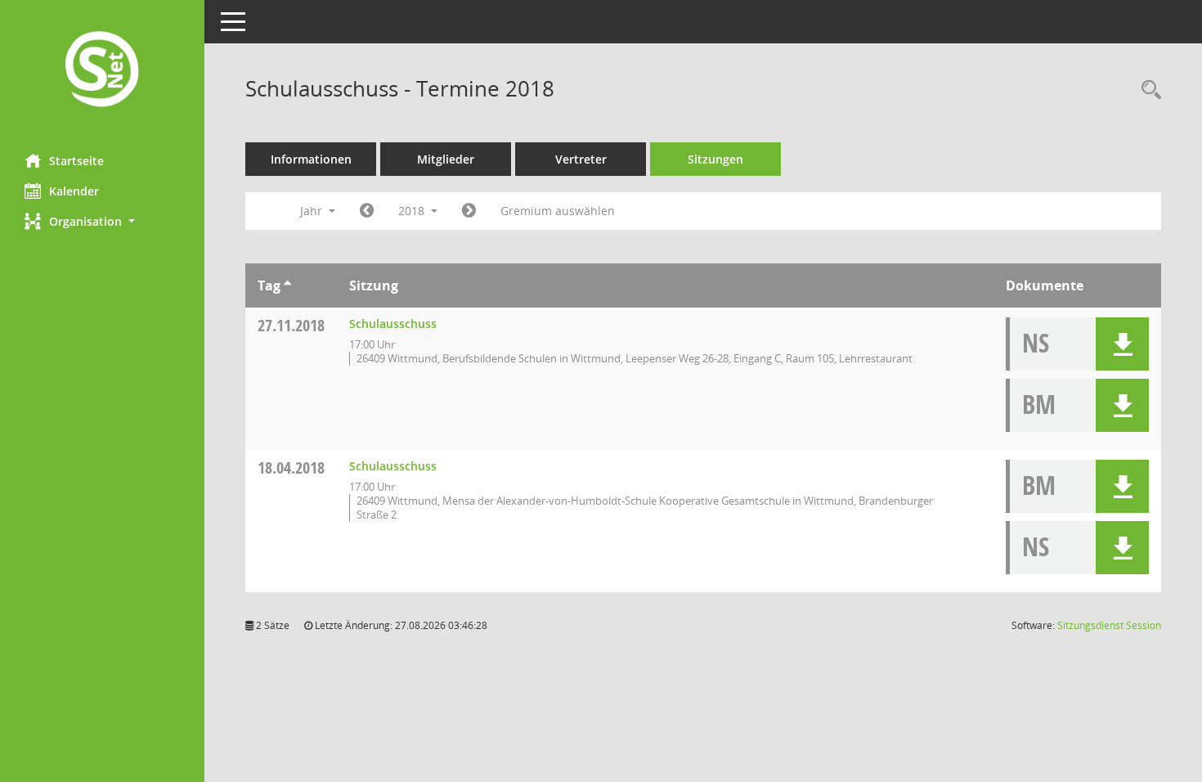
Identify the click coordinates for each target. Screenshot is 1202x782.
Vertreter (581, 159)
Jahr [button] (312, 210)
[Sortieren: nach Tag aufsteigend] (287, 285)
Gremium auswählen (557, 210)
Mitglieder (445, 159)
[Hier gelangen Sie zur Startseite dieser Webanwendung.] (102, 71)
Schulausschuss (393, 323)
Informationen (311, 159)
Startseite (76, 161)
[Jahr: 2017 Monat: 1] (367, 211)
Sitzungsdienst (1109, 625)
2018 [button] (413, 210)
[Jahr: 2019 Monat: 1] (469, 211)
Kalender (74, 191)
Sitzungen (715, 159)
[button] (102, 221)
